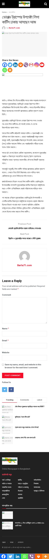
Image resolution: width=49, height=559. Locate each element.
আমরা (11, 542)
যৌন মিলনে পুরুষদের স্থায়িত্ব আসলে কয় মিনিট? (29, 406)
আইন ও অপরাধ (7, 483)
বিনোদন (20, 491)
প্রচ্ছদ (4, 542)
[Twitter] (10, 64)
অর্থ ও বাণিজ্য (6, 480)
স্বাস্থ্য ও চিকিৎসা (39, 491)
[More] (10, 70)
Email (5, 340)
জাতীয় (20, 480)
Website (5, 352)
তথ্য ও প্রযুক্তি (23, 483)
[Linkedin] (15, 64)
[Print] (20, 64)
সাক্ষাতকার (37, 487)
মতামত (20, 494)
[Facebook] (4, 64)
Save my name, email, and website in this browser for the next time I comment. (23, 366)
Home (4, 12)
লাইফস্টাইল (37, 480)
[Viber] (26, 64)
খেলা (3, 498)
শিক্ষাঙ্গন (36, 483)
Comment (6, 295)
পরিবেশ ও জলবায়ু (23, 487)
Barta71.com (14, 28)
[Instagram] (36, 64)
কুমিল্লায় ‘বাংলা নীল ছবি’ (22, 417)
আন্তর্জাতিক (12, 12)
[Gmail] (31, 64)
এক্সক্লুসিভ (5, 494)
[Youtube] (41, 64)
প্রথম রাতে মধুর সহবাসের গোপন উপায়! (27, 427)
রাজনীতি (20, 498)
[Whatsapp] (4, 70)
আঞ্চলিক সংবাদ (6, 487)
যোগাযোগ (20, 542)
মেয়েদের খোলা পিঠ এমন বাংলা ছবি (25, 437)
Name (5, 328)
